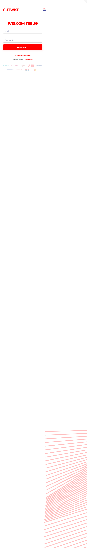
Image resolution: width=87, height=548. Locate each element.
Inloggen (21, 47)
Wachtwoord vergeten (23, 55)
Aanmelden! (29, 59)
